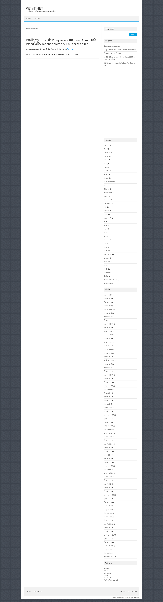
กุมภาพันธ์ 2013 (108, 484)
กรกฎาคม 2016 (108, 386)
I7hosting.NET (108, 578)
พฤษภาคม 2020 (108, 317)
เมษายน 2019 (108, 331)
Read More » (71, 49)
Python (106, 214)
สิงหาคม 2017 (108, 364)
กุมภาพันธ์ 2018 (108, 349)
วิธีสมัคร (106, 276)
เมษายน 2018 (108, 342)
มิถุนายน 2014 (108, 429)
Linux (105, 178)
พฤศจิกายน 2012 (109, 495)
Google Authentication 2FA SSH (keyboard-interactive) (120, 50)
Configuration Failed (48, 54)
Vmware (106, 240)
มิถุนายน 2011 (108, 553)
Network (106, 189)
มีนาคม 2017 (107, 371)
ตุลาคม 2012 (107, 498)
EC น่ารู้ (106, 163)
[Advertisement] (120, 103)
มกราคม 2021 (108, 313)
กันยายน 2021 (108, 306)
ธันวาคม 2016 (108, 382)
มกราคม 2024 (108, 298)
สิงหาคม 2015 (108, 400)
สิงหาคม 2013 (108, 462)
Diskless (106, 160)
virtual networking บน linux (112, 46)
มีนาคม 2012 (107, 520)
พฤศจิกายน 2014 (109, 415)
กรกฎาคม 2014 (108, 426)
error (69, 54)
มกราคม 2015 (108, 411)
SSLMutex (76, 54)
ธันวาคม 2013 (108, 451)
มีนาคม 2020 (107, 320)
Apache (35, 54)
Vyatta (106, 251)
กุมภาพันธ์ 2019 (108, 335)
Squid (105, 229)
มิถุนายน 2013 (108, 469)
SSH (105, 232)
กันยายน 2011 (108, 542)
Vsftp (105, 247)
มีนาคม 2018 (107, 346)
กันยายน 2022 (108, 302)
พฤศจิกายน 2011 (109, 535)
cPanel (106, 149)
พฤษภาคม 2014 (108, 433)
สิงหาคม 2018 (108, 338)
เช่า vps (106, 571)
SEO (105, 222)
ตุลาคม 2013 (107, 455)
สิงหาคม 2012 (108, 506)
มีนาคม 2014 (107, 440)
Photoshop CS (108, 203)
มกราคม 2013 (108, 488)
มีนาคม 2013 (107, 480)
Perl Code (107, 200)
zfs (104, 265)
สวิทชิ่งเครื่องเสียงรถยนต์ (111, 580)
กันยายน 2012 (108, 502)
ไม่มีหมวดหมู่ (107, 283)
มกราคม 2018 (108, 353)
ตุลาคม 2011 (107, 539)
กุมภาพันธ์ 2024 (108, 295)
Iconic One (115, 597)
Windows (106, 258)
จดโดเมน (106, 575)
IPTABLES (107, 171)
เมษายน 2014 (108, 437)
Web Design (107, 254)
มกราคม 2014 (108, 448)
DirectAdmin (107, 156)
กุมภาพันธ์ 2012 (108, 524)
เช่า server (107, 568)
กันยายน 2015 (108, 397)
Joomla (106, 174)
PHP (105, 207)
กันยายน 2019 (108, 327)
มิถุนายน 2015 (108, 404)
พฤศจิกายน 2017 (109, 360)
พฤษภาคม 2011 (108, 557)
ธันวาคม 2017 (108, 357)
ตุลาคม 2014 (107, 418)
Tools (105, 236)
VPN (105, 243)
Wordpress (135, 597)
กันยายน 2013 (108, 459)
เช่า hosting (107, 573)
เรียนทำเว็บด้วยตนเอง (110, 280)
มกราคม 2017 (108, 378)
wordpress (107, 262)
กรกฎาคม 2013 (108, 466)
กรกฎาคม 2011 (108, 549)
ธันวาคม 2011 (108, 531)
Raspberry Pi (107, 218)
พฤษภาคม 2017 (108, 368)
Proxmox (106, 211)
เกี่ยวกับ (37, 18)
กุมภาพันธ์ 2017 (108, 375)
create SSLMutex (61, 54)
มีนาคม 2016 (107, 393)
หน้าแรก (28, 18)
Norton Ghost (108, 192)
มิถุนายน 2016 (108, 389)
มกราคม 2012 (108, 528)
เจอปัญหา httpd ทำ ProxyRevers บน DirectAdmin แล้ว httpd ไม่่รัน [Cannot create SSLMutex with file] (61, 42)
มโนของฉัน (107, 273)
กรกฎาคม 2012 (108, 509)
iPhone (106, 167)
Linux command (109, 182)
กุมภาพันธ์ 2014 (108, 444)
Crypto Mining (108, 152)
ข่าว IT (105, 269)
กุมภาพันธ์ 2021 (108, 309)
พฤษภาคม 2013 (108, 473)
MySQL (106, 185)
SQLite (105, 225)
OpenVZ (106, 196)
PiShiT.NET (34, 8)
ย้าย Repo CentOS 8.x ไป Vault (113, 53)
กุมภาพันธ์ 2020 (108, 324)
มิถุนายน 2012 (108, 513)
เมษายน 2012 (108, 517)
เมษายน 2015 (108, 408)
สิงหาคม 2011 (108, 546)
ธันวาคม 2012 (108, 491)
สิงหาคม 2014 (108, 422)
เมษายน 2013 (108, 477)
